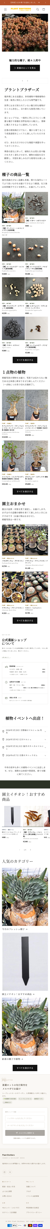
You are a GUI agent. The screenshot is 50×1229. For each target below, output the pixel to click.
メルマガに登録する (26, 1133)
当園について (31, 1186)
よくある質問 (7, 1191)
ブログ (28, 1191)
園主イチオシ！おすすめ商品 (17, 994)
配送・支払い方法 (8, 1186)
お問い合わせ (7, 1196)
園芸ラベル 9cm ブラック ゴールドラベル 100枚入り (11, 833)
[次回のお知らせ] (45, 2)
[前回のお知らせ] (4, 2)
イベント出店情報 (32, 1196)
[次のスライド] (27, 80)
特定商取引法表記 (32, 1208)
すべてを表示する (25, 359)
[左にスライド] (19, 849)
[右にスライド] (30, 849)
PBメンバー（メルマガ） (11, 1208)
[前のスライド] (22, 80)
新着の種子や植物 (11, 1059)
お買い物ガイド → (6, 657)
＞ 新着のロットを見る (25, 67)
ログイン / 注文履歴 (9, 1212)
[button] (5, 9)
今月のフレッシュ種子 (13, 929)
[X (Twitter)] (10, 1172)
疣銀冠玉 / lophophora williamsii (33, 609)
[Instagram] (4, 1172)
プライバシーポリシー (34, 1212)
